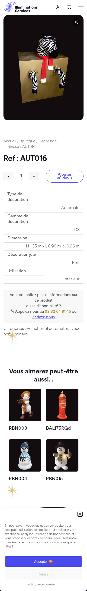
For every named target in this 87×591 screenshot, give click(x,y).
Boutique (27, 141)
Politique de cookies (41, 584)
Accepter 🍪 (43, 561)
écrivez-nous (43, 317)
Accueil (9, 141)
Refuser (44, 574)
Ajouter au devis (64, 176)
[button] (80, 514)
